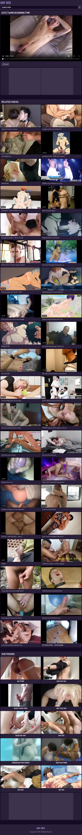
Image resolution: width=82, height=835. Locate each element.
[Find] (79, 7)
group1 (6, 64)
